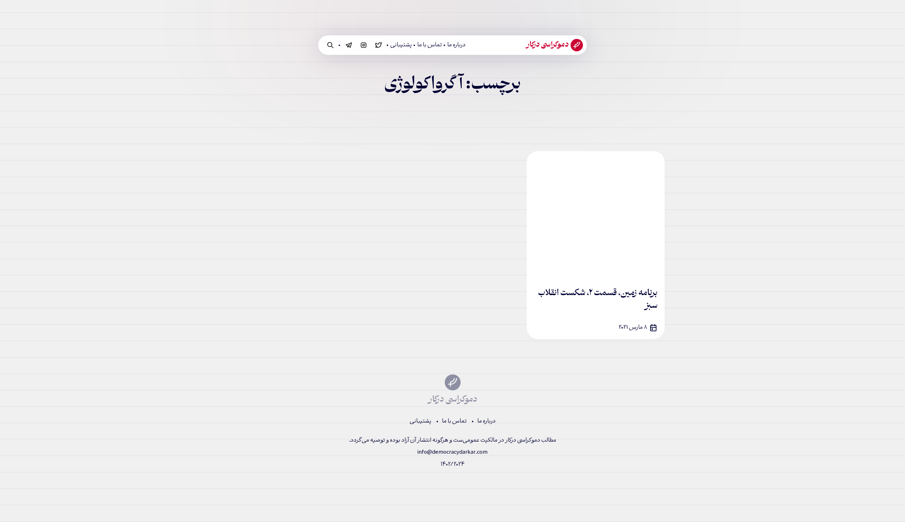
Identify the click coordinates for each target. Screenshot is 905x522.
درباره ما (456, 45)
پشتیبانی (401, 45)
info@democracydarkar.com (452, 452)
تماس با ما (429, 45)
